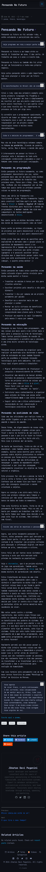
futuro (12, 19)
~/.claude (23, 868)
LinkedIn (33, 740)
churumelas (13, 563)
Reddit (9, 744)
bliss (19, 215)
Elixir (12, 204)
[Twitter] (20, 797)
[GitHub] (16, 797)
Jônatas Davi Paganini (20, 862)
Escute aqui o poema (10, 717)
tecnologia (21, 19)
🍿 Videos (32, 852)
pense (6, 19)
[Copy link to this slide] (35, 30)
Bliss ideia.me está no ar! (15, 813)
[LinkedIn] (25, 797)
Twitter (9, 740)
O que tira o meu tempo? (13, 820)
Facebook (21, 740)
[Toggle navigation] (42, 4)
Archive (10, 852)
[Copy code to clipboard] (42, 44)
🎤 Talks (21, 852)
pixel (36, 383)
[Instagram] (29, 797)
